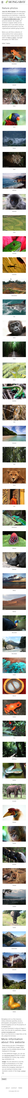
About (8, 1088)
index (3, 43)
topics (8, 43)
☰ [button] (2, 2)
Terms (20, 1088)
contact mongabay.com (8, 1032)
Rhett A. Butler (12, 37)
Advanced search (9, 1055)
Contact (14, 1088)
